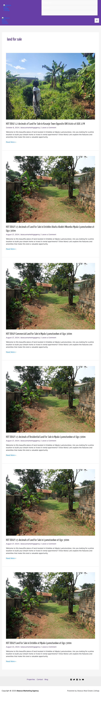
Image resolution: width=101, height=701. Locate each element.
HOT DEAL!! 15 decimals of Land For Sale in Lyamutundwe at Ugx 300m (37, 540)
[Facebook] (71, 679)
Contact (46, 8)
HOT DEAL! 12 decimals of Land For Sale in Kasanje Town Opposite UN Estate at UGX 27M (45, 123)
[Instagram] (77, 679)
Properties (47, 3)
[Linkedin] (80, 679)
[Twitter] (74, 679)
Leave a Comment (49, 128)
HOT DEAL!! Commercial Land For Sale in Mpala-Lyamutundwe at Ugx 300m (39, 333)
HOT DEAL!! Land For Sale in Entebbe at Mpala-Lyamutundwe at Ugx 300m (39, 643)
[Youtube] (83, 679)
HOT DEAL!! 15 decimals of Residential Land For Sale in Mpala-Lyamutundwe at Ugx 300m (46, 437)
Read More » (11, 142)
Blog (45, 13)
